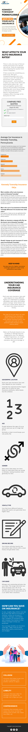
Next (14, 121)
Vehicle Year (7, 115)
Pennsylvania (10, 14)
